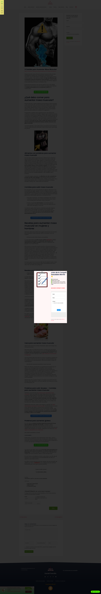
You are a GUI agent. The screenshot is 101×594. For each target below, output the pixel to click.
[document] (50, 297)
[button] (95, 592)
